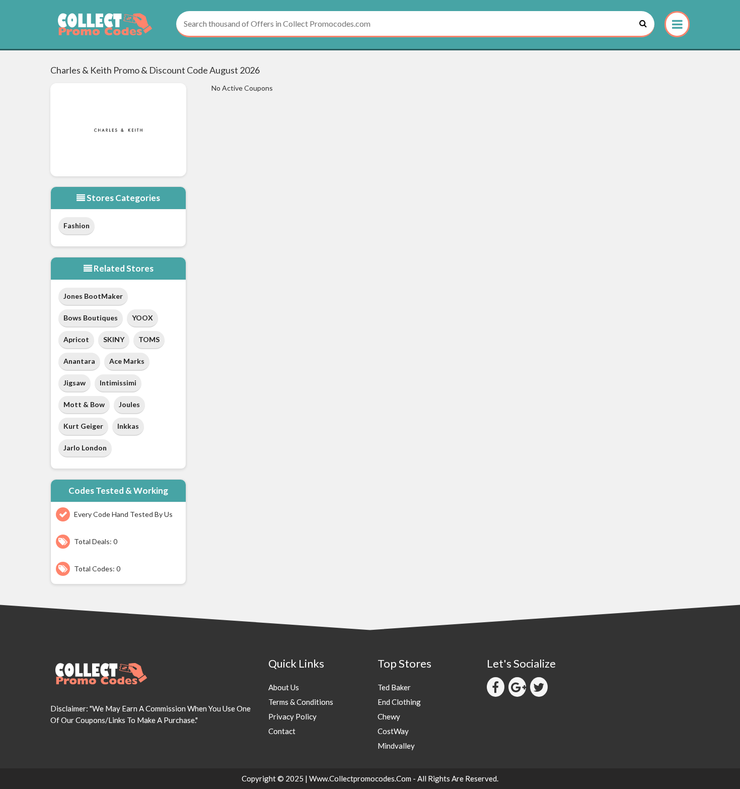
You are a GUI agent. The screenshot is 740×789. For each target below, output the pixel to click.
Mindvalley (396, 745)
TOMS (149, 339)
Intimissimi (118, 382)
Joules (129, 404)
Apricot (76, 339)
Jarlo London (85, 447)
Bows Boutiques (90, 317)
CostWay (393, 731)
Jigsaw (74, 382)
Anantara (79, 361)
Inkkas (128, 426)
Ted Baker (394, 687)
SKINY (113, 339)
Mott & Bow (84, 404)
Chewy (389, 716)
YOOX (142, 317)
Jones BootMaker (93, 296)
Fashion (76, 225)
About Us (283, 687)
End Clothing (399, 701)
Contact (281, 731)
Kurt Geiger (83, 426)
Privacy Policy (292, 716)
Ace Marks (126, 361)
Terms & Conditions (300, 701)
